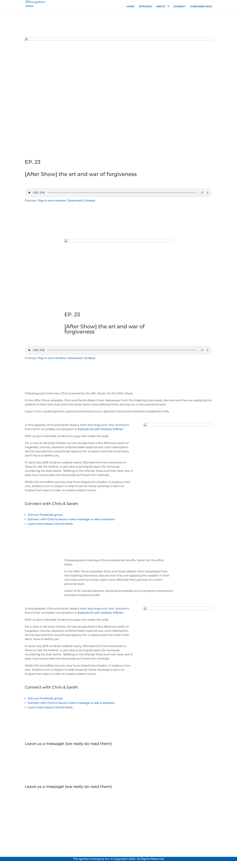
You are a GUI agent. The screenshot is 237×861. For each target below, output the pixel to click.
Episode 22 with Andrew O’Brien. (101, 429)
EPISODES (145, 6)
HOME (130, 6)
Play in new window (52, 200)
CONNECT (179, 6)
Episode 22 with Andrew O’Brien (100, 612)
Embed (90, 200)
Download (75, 200)
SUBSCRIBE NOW (201, 6)
